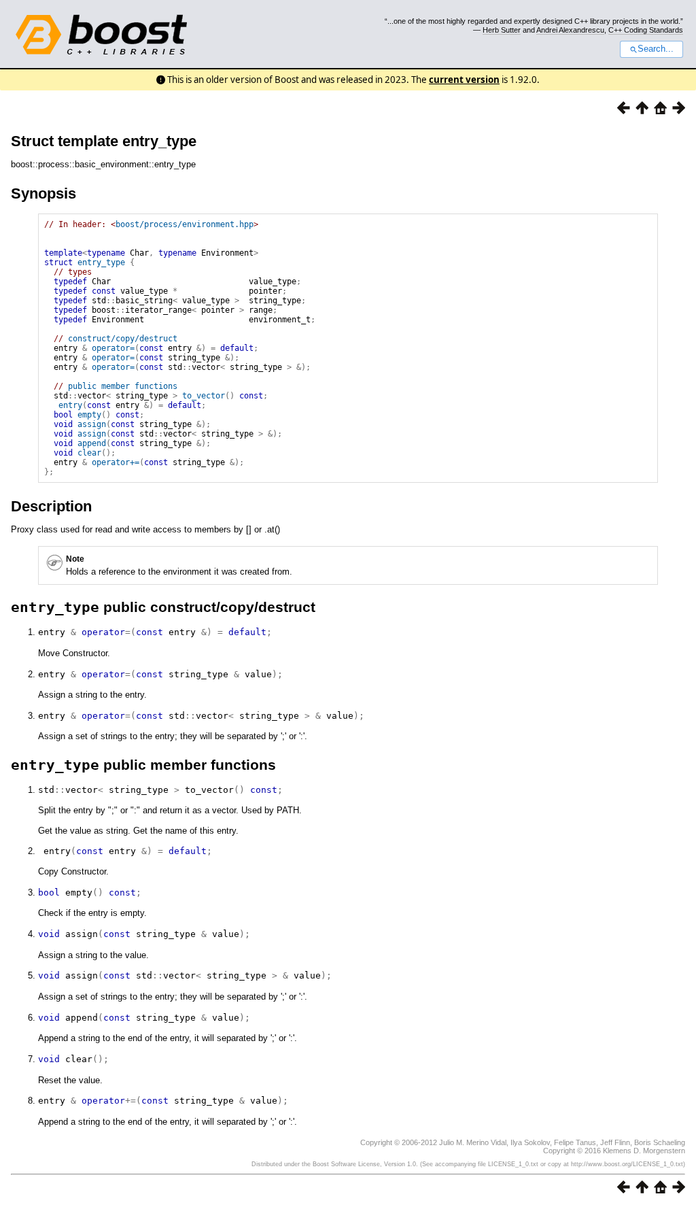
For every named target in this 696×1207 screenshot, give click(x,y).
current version (464, 79)
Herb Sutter (502, 30)
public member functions (122, 386)
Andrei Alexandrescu (570, 30)
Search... (656, 49)
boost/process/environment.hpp (185, 224)
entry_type (101, 262)
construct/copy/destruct (122, 338)
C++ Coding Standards (645, 30)
